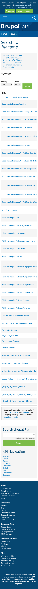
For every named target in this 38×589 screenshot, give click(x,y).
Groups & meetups (8, 515)
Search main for (12, 65)
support (26, 412)
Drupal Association (8, 558)
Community (5, 502)
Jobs (3, 498)
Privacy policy (6, 565)
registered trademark (20, 581)
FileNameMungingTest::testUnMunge (16, 308)
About (3, 553)
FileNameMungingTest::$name (13, 233)
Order (16, 82)
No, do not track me (24, 11)
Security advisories (8, 496)
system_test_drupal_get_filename (15, 363)
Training (4, 508)
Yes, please (10, 11)
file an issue (13, 412)
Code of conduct (7, 519)
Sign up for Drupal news (10, 493)
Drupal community (11, 417)
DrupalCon (5, 517)
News (3, 486)
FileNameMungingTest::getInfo (13, 249)
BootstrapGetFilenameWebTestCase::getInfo (19, 169)
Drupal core (5, 542)
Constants (7, 466)
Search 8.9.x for (12, 58)
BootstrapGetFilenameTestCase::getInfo (17, 127)
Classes (6, 461)
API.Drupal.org (6, 534)
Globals (6, 468)
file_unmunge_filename (11, 341)
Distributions (6, 549)
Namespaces (7, 473)
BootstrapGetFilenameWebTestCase (16, 145)
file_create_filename (9, 330)
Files (4, 470)
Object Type (6, 74)
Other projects (8, 67)
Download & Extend (9, 538)
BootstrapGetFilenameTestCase (14, 104)
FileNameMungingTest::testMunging (15, 300)
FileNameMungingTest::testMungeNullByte (18, 285)
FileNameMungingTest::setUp (13, 256)
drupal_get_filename (10, 210)
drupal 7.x (6, 456)
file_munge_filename (10, 336)
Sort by (4, 82)
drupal (14, 34)
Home (4, 34)
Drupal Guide (6, 527)
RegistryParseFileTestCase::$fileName (16, 355)
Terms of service (7, 563)
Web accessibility (7, 556)
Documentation (7, 524)
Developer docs (7, 532)
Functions (6, 463)
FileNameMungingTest (10, 218)
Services (4, 506)
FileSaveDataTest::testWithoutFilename (17, 323)
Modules (4, 544)
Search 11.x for (12, 62)
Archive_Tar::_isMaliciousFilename (15, 97)
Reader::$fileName (9, 348)
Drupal (5, 581)
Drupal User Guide (8, 529)
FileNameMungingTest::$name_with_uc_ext (18, 241)
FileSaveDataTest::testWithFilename (15, 316)
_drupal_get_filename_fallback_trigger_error (19, 394)
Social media (6, 491)
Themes (4, 546)
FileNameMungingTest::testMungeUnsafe (17, 292)
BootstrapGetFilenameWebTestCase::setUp (18, 176)
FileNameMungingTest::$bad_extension (17, 225)
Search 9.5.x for (12, 55)
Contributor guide (8, 513)
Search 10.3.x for (12, 60)
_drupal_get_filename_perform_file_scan (17, 401)
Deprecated (7, 475)
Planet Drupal (6, 489)
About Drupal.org (7, 561)
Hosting (4, 510)
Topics (5, 459)
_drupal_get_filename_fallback (13, 387)
